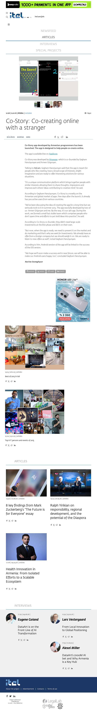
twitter (41, 271)
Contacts (41, 689)
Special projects (48, 50)
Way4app (53, 160)
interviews (48, 44)
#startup (20, 137)
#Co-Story (11, 137)
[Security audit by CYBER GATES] (49, 706)
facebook (31, 271)
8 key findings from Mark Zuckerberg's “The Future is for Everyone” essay (25, 509)
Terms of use (52, 689)
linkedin (61, 271)
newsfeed (48, 31)
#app (28, 137)
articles (48, 37)
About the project (13, 689)
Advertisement (28, 689)
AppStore (53, 154)
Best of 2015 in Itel (12, 376)
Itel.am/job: (40, 17)
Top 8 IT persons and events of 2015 (19, 440)
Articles (21, 113)
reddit (52, 271)
